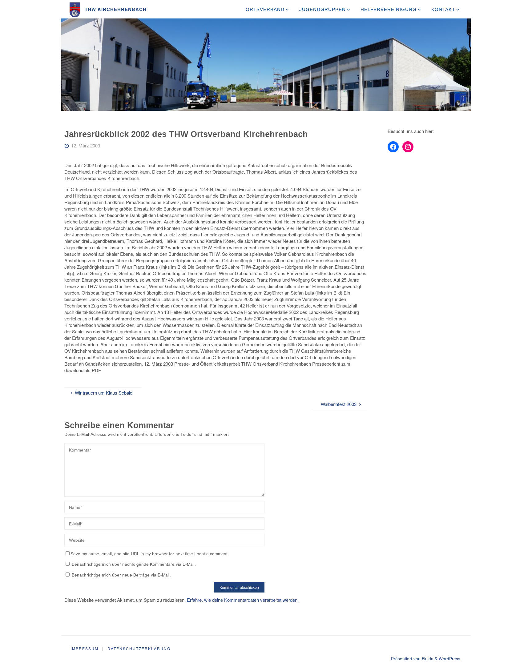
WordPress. (450, 658)
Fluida (427, 658)
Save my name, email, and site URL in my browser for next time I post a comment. (150, 553)
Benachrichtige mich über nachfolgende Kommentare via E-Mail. (134, 564)
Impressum (85, 648)
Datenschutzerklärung (139, 648)
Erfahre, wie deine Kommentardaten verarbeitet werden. (243, 600)
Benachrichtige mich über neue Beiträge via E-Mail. (121, 575)
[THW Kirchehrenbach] (75, 9)
